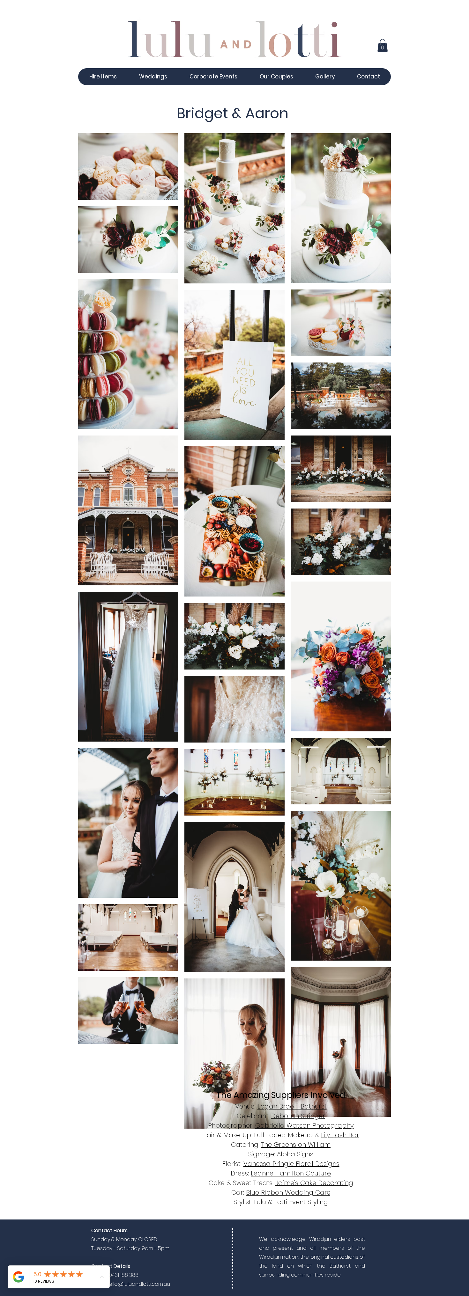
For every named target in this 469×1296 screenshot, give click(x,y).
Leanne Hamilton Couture (291, 1173)
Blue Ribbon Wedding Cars (288, 1192)
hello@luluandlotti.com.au (138, 1284)
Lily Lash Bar (340, 1135)
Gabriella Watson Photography (304, 1125)
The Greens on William (296, 1144)
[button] (382, 45)
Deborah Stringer (298, 1115)
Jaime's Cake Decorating (314, 1182)
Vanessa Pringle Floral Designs (291, 1163)
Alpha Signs (295, 1154)
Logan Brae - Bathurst (292, 1106)
